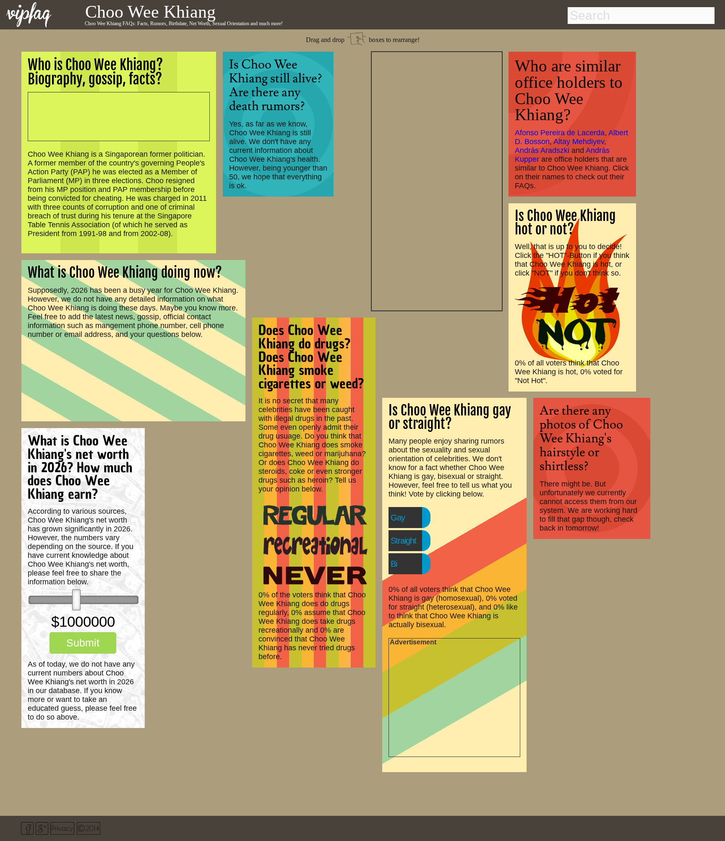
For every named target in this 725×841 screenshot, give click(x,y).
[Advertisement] (437, 180)
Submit (82, 643)
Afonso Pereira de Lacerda (560, 133)
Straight (403, 540)
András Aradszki (542, 150)
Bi (394, 563)
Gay (398, 517)
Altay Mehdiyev (578, 141)
